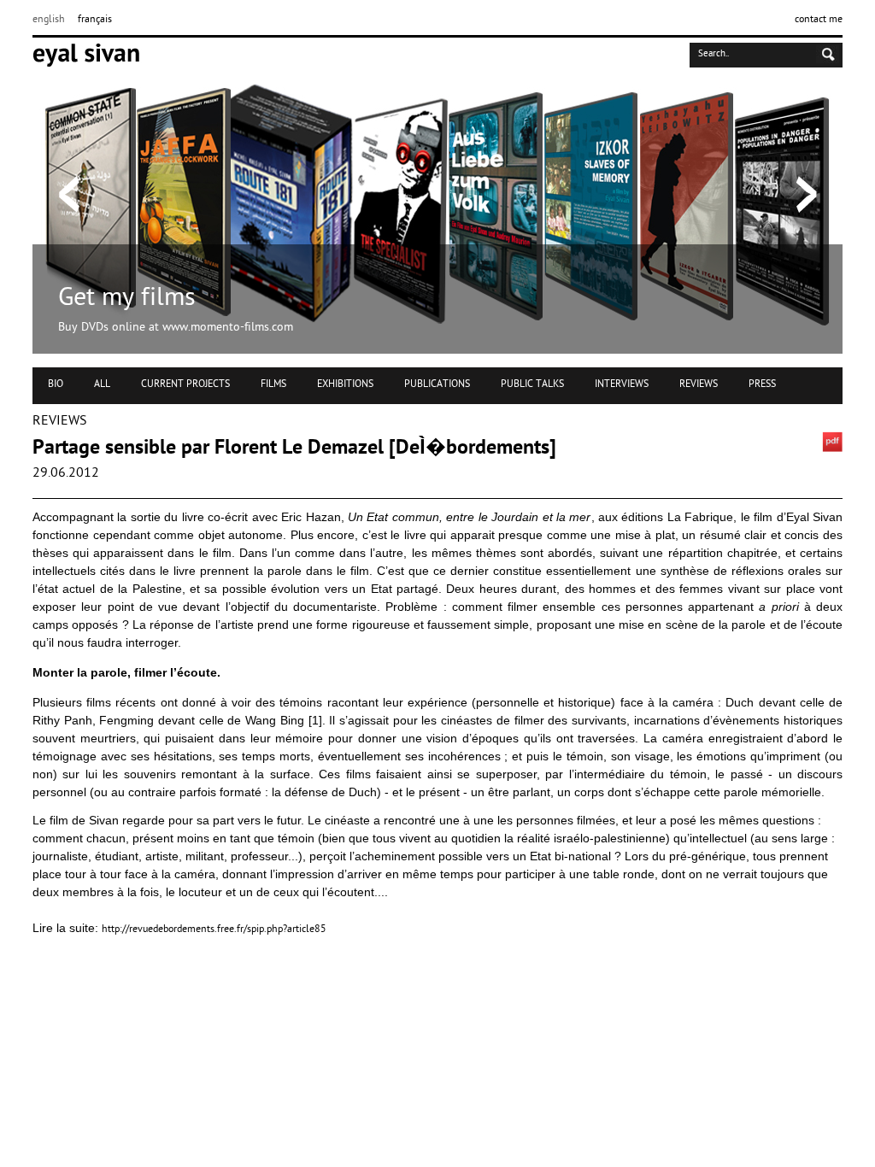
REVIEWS (698, 384)
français (95, 19)
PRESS (762, 384)
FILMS (273, 384)
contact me (819, 19)
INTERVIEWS (622, 384)
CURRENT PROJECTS (185, 384)
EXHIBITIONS (345, 384)
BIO (55, 384)
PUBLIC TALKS (532, 384)
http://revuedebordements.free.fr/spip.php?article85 (214, 929)
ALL (102, 384)
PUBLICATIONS (437, 384)
